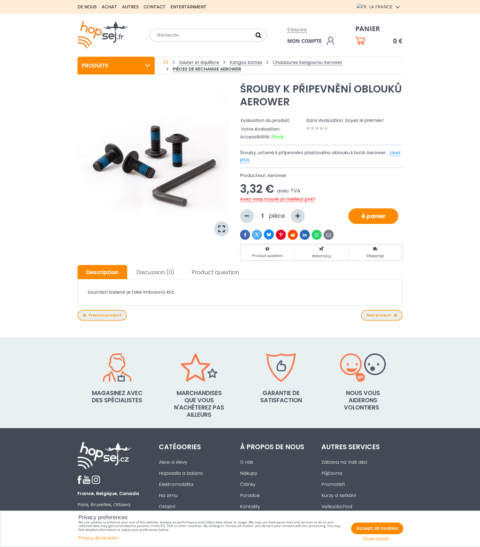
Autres (130, 7)
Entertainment (188, 7)
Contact (155, 7)
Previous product (105, 315)
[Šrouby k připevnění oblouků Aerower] (153, 160)
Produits (95, 65)
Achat (109, 7)
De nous (87, 7)
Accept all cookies (377, 528)
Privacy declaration (98, 538)
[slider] (317, 128)
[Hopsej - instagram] (96, 482)
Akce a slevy (173, 462)
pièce (278, 216)
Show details (376, 538)
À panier (373, 216)
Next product (378, 315)
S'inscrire (297, 30)
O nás (246, 462)
